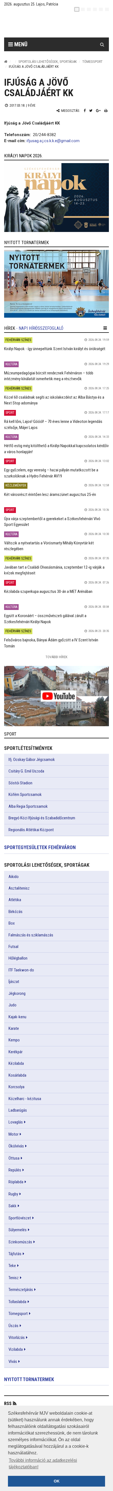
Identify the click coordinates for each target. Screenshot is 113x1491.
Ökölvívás (16, 1146)
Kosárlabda (17, 1075)
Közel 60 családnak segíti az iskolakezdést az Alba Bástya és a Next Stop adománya (54, 400)
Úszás (13, 1325)
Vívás (13, 1361)
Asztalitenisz (19, 888)
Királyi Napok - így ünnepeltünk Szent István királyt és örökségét (54, 348)
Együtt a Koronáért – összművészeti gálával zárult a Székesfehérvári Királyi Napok (45, 618)
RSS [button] (8, 1403)
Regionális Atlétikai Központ (31, 829)
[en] (83, 9)
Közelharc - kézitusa (25, 1098)
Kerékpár (15, 1051)
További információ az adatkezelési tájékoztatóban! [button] (43, 1463)
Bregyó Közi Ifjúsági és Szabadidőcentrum (42, 817)
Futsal (13, 946)
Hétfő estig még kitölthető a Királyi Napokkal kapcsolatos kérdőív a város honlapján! (56, 448)
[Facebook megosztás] (85, 111)
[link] (56, 197)
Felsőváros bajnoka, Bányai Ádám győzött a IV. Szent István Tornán (51, 643)
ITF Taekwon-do (21, 970)
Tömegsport (92, 62)
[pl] (89, 9)
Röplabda (16, 1181)
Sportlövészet (20, 1218)
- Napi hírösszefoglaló (39, 328)
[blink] (107, 9)
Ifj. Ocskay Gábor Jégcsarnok (32, 759)
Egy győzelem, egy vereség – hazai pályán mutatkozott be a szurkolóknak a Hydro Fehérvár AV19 (51, 473)
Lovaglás (16, 1122)
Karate (14, 1028)
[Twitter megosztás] (90, 111)
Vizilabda (16, 1349)
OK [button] (57, 1481)
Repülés (15, 1170)
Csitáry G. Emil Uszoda (26, 771)
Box (12, 923)
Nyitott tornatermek (29, 1379)
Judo (12, 1005)
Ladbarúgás (18, 1110)
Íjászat (14, 981)
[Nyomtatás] (106, 111)
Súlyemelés (18, 1229)
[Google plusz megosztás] (98, 111)
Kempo (14, 1040)
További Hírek (56, 657)
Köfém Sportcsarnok (25, 794)
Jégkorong (17, 993)
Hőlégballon (18, 958)
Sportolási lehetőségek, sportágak (47, 62)
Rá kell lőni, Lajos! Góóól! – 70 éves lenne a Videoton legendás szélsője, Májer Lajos (53, 424)
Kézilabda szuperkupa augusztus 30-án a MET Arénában (48, 591)
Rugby (13, 1194)
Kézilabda (16, 1063)
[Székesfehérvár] (54, 25)
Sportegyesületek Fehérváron (40, 847)
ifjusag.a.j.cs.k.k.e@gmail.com (53, 140)
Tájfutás (15, 1253)
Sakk (12, 1205)
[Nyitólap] (5, 62)
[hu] (77, 9)
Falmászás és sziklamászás (31, 935)
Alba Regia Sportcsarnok (28, 806)
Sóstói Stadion (20, 782)
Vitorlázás (17, 1337)
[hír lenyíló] (105, 328)
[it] (101, 9)
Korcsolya (16, 1086)
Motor (13, 1134)
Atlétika (15, 899)
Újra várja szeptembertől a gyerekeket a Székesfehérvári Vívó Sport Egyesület (52, 521)
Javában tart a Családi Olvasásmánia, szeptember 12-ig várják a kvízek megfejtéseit (54, 570)
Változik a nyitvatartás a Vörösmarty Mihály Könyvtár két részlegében (49, 546)
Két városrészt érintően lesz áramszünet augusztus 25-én (50, 494)
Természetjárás (21, 1289)
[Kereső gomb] (102, 44)
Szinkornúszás (20, 1241)
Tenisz (14, 1277)
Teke (12, 1265)
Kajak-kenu (17, 1016)
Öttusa (14, 1158)
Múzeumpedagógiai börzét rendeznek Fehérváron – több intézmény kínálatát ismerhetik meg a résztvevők (48, 376)
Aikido (14, 876)
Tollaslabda (17, 1301)
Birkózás (15, 911)
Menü (20, 44)
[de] (95, 9)
